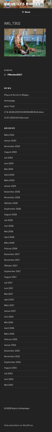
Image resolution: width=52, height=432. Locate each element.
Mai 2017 (8, 294)
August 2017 (10, 277)
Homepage (9, 100)
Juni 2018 (8, 226)
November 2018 (12, 197)
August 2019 (10, 152)
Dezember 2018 (12, 192)
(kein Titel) (9, 106)
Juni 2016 (8, 316)
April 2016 (9, 328)
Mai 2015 (8, 385)
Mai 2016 (8, 322)
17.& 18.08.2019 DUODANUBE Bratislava (24, 112)
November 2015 (12, 356)
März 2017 (9, 305)
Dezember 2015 (12, 351)
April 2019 (9, 175)
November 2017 (12, 260)
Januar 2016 (10, 345)
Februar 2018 (10, 248)
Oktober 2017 (10, 265)
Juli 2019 (8, 157)
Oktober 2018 (11, 203)
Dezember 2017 (12, 254)
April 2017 (9, 299)
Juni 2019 (8, 163)
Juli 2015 (8, 373)
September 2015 (12, 362)
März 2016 (9, 334)
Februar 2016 (10, 339)
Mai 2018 (8, 231)
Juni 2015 (8, 379)
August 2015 (10, 368)
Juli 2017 (8, 282)
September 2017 (12, 271)
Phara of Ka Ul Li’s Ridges (16, 95)
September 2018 (12, 209)
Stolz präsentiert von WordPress (18, 425)
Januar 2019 (10, 186)
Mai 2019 (8, 169)
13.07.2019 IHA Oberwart (16, 118)
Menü (27, 12)
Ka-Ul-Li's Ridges (22, 4)
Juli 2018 (8, 220)
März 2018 (9, 243)
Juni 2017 (8, 288)
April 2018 (9, 237)
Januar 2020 (10, 140)
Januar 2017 (10, 311)
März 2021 (9, 135)
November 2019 (12, 146)
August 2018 (10, 214)
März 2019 (9, 180)
